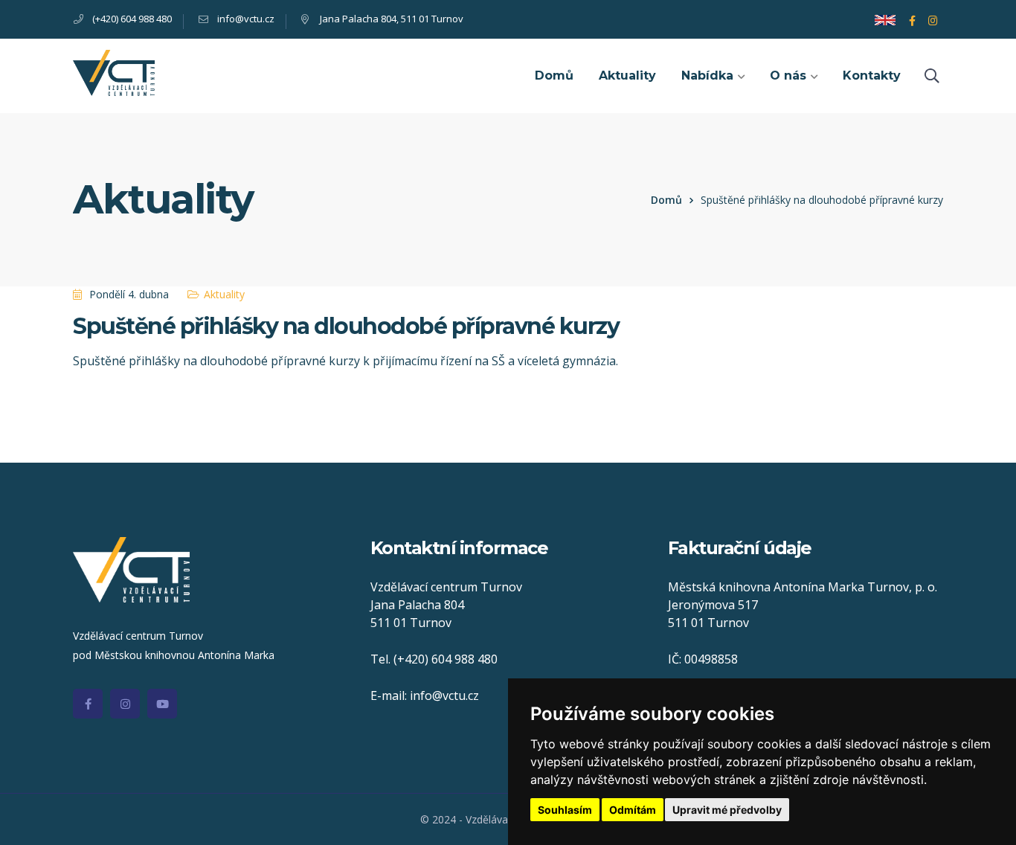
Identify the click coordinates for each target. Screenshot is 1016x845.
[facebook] (88, 704)
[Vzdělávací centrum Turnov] (114, 72)
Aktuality (224, 294)
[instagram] (125, 704)
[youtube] (162, 704)
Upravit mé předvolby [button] (727, 809)
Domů (666, 200)
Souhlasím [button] (565, 809)
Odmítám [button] (632, 809)
